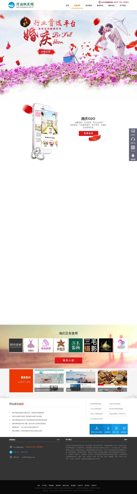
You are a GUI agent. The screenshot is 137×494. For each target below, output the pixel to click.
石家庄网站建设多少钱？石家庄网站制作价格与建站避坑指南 (29, 420)
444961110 (24, 452)
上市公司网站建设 (95, 409)
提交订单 (116, 432)
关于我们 (123, 5)
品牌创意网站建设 (95, 404)
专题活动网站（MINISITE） (117, 414)
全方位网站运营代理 (96, 419)
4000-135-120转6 (96, 432)
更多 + (58, 439)
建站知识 (111, 5)
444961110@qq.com (28, 457)
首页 (67, 5)
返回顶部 (133, 159)
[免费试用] (46, 51)
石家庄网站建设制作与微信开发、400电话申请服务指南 (28, 412)
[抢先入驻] (68, 360)
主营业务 (77, 5)
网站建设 (51, 485)
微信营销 (58, 485)
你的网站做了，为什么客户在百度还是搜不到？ (25, 427)
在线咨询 (108, 432)
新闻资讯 (100, 5)
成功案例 (88, 5)
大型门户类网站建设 (96, 414)
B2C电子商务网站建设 (116, 409)
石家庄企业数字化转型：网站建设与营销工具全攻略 (27, 416)
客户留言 (87, 485)
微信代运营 (66, 485)
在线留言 (124, 432)
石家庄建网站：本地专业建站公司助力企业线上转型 (27, 431)
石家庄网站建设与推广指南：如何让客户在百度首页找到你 (29, 423)
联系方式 (94, 485)
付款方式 (80, 485)
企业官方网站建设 (114, 404)
